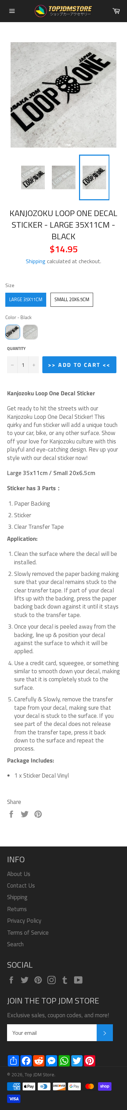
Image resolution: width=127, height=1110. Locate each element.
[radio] (25, 300)
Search (15, 944)
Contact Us (21, 885)
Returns (17, 909)
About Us (18, 873)
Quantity (16, 349)
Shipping (36, 261)
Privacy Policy (24, 920)
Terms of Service (28, 932)
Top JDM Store (39, 1074)
